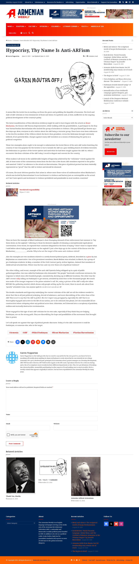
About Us (28, 2)
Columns (55, 26)
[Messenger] (43, 342)
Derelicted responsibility (29, 190)
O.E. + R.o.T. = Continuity (48, 480)
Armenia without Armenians (82, 498)
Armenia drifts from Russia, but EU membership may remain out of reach (85, 545)
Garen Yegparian (13, 56)
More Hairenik (92, 2)
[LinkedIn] (28, 342)
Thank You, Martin (13, 496)
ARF (25, 332)
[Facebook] (17, 342)
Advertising (70, 2)
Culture (31, 26)
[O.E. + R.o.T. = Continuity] (53, 467)
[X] (23, 342)
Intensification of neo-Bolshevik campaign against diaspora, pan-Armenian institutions (116, 92)
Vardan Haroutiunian (84, 332)
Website (57, 424)
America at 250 (97, 26)
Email (8, 424)
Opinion (43, 26)
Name (8, 414)
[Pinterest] (33, 342)
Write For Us (111, 560)
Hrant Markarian (61, 332)
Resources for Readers (54, 2)
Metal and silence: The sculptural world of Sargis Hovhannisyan (84, 524)
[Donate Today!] (52, 222)
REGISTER (110, 152)
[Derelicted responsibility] (12, 192)
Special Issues (100, 560)
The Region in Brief (111, 76)
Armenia (14, 332)
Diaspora (20, 26)
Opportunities (80, 2)
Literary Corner (70, 26)
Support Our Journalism (109, 2)
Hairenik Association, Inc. (41, 560)
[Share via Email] (48, 342)
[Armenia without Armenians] (85, 476)
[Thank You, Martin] (20, 475)
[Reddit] (38, 342)
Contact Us (129, 560)
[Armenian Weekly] (24, 14)
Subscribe (12, 33)
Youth (84, 26)
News (9, 26)
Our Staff (92, 560)
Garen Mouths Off (26, 40)
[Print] (53, 342)
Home (9, 40)
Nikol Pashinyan (40, 332)
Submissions (39, 2)
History (84, 560)
